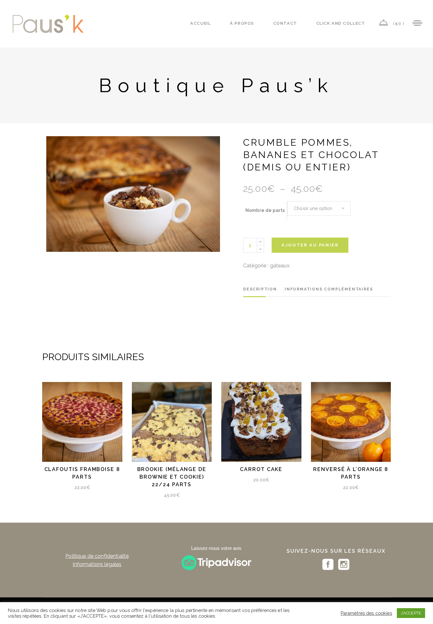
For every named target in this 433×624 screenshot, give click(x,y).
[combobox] (319, 208)
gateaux (279, 266)
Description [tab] (260, 289)
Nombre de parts (265, 210)
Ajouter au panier (310, 245)
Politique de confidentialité (97, 556)
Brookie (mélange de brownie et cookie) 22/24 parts (171, 476)
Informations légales (97, 564)
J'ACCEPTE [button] (411, 613)
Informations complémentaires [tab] (329, 289)
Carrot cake (261, 469)
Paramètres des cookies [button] (366, 613)
